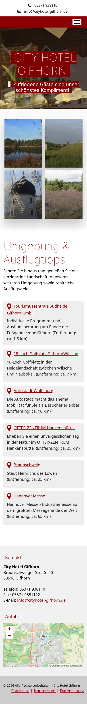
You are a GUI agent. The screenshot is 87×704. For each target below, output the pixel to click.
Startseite (20, 690)
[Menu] (78, 22)
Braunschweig (27, 464)
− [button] (9, 635)
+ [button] (9, 629)
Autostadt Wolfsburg (33, 390)
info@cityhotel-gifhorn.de (46, 11)
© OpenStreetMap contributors (66, 665)
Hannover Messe (29, 495)
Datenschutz (72, 690)
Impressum (45, 690)
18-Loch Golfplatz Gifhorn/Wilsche (46, 353)
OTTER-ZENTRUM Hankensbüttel (44, 427)
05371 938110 (45, 5)
